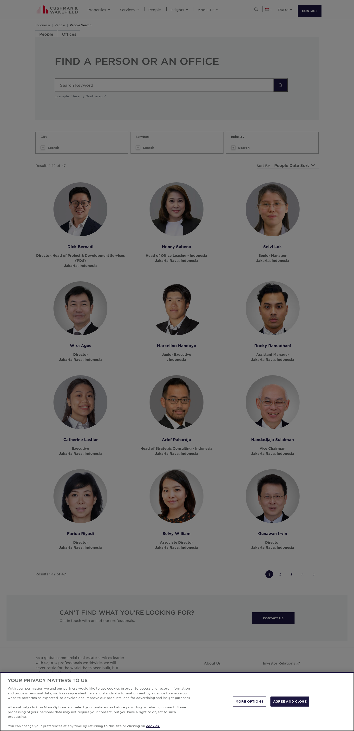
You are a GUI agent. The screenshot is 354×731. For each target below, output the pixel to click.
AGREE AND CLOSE (290, 701)
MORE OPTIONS (249, 701)
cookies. (153, 726)
